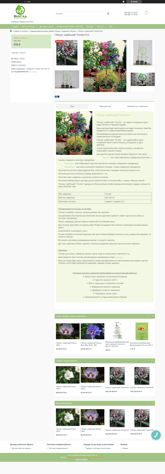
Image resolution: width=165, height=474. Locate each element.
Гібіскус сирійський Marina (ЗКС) (66, 344)
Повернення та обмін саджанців (70, 26)
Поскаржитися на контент (76, 457)
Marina (105, 158)
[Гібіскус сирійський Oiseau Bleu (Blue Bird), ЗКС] (92, 331)
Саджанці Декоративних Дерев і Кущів (45, 31)
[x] (58, 97)
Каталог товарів (28, 26)
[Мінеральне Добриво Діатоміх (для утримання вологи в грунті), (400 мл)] (117, 330)
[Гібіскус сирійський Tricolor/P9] (142, 376)
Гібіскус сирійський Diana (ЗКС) (66, 388)
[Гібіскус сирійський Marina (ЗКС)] (68, 331)
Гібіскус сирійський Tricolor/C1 (117, 387)
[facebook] (56, 97)
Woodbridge (69, 167)
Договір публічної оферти (21, 448)
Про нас (100, 26)
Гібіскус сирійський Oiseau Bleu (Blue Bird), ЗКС (91, 344)
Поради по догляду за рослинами (98, 448)
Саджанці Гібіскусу (68, 31)
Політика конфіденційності (58, 448)
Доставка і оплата (47, 26)
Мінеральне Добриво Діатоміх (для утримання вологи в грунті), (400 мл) (117, 344)
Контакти (89, 26)
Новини (125, 448)
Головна (15, 26)
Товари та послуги (20, 31)
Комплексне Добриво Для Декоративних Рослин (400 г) (141, 344)
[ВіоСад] (20, 12)
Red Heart (69, 163)
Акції (110, 26)
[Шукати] (108, 13)
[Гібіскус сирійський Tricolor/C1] (117, 376)
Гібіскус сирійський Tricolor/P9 (142, 387)
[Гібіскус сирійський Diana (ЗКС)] (68, 375)
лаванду (118, 257)
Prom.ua (94, 455)
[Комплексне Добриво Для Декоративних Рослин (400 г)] (142, 331)
